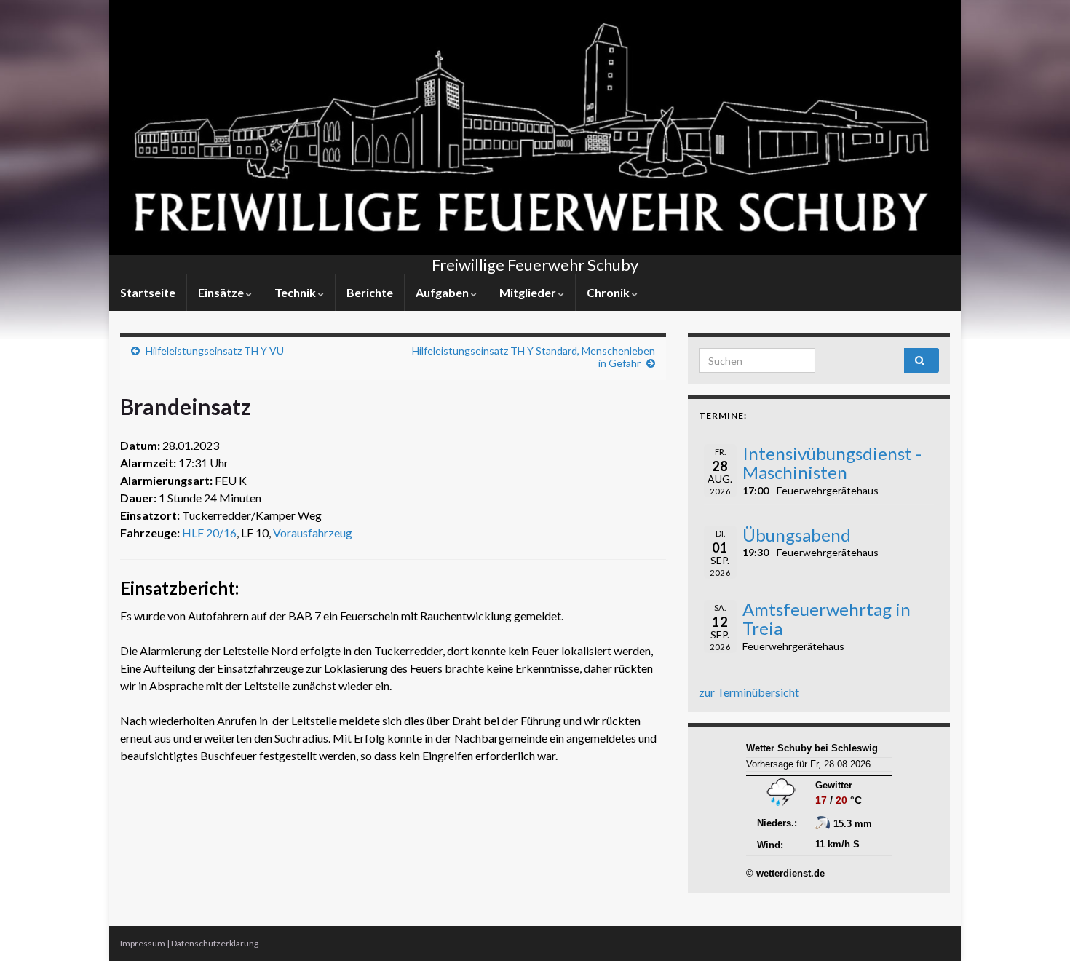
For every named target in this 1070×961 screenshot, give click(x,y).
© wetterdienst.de (785, 873)
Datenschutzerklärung (214, 943)
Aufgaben (443, 292)
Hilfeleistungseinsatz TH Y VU (215, 350)
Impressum (142, 943)
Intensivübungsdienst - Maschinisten (832, 463)
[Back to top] (1037, 928)
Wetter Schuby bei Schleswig (812, 748)
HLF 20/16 (209, 532)
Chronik (609, 292)
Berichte (369, 292)
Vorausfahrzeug (312, 532)
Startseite (147, 292)
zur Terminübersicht (749, 692)
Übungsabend (796, 534)
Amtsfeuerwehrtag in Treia (826, 618)
